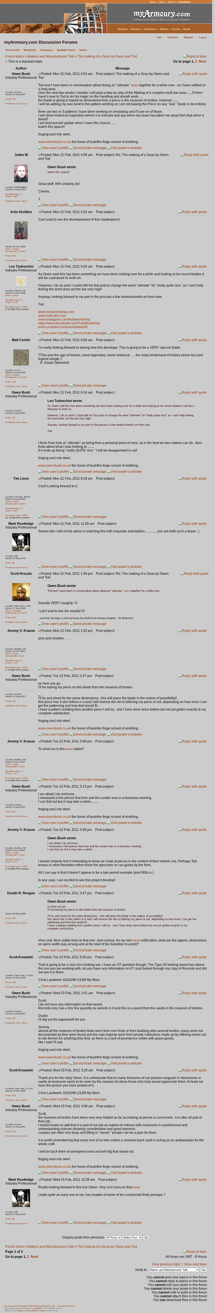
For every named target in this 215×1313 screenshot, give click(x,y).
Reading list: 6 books (15, 504)
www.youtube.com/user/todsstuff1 (63, 327)
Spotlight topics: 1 (14, 194)
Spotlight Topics (66, 50)
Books (187, 29)
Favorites (173, 37)
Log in (202, 37)
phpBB (37, 1308)
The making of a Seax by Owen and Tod (107, 56)
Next (202, 61)
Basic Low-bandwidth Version (32, 1310)
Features (122, 29)
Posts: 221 (10, 99)
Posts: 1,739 (11, 302)
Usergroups (46, 50)
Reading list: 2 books (15, 251)
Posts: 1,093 (11, 196)
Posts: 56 (9, 563)
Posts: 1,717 (11, 663)
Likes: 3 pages (12, 249)
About (152, 2)
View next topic (195, 1264)
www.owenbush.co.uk (54, 142)
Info (159, 37)
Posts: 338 (10, 382)
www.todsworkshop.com (56, 312)
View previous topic (166, 1264)
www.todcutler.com (52, 315)
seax (134, 85)
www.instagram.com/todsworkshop (64, 319)
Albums (164, 29)
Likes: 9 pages (12, 375)
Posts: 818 (10, 982)
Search (171, 2)
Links (161, 2)
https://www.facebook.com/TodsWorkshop (69, 323)
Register (188, 37)
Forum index (13, 50)
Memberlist (30, 50)
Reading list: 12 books (16, 377)
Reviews (135, 29)
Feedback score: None (16, 103)
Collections (150, 29)
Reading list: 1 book (15, 656)
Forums (176, 29)
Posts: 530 (10, 256)
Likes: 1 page (11, 295)
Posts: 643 (10, 617)
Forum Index (14, 56)
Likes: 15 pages (13, 610)
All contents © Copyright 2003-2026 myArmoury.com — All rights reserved (39, 1306)
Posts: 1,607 (11, 510)
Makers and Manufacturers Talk (51, 56)
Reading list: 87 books (16, 613)
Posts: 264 (10, 918)
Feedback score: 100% (16, 307)
